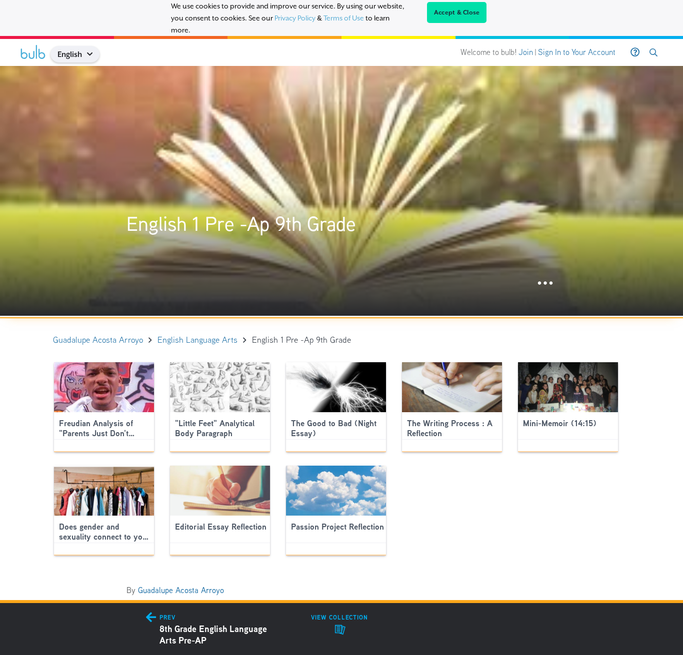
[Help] (635, 52)
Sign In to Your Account (577, 52)
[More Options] (545, 283)
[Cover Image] (341, 191)
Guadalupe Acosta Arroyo (181, 590)
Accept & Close (457, 12)
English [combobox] (70, 54)
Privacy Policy (295, 18)
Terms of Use (344, 18)
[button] (93, 54)
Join (525, 52)
